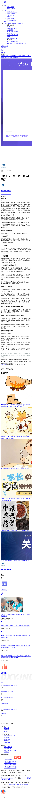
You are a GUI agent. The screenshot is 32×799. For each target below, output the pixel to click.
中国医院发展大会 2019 (10, 764)
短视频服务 (7, 739)
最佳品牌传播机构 (12, 20)
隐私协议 (6, 731)
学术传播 (6, 740)
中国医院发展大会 (12, 12)
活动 (5, 10)
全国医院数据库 (11, 8)
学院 (5, 21)
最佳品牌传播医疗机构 (10, 750)
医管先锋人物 (10, 15)
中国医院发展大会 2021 (10, 763)
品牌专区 (6, 752)
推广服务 (6, 737)
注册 (4, 52)
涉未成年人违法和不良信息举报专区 (19, 784)
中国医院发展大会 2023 (10, 761)
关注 (5, 3)
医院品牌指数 (10, 7)
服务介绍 (6, 728)
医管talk (9, 16)
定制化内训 (7, 742)
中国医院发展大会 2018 (10, 766)
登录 (2, 52)
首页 (5, 2)
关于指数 (3, 47)
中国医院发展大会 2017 (10, 768)
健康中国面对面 (11, 13)
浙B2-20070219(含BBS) (7, 778)
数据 (5, 5)
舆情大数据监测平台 (9, 735)
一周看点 (4, 590)
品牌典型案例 (10, 18)
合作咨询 (6, 729)
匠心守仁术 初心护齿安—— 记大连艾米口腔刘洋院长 (15, 626)
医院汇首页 (5, 46)
